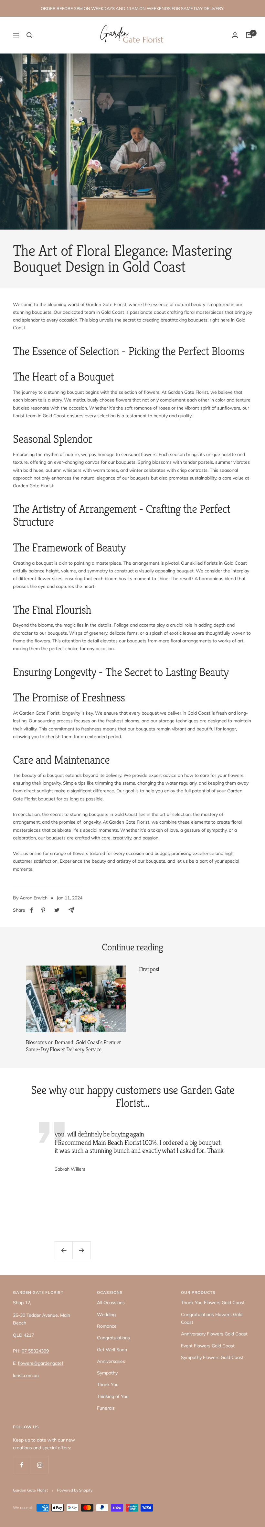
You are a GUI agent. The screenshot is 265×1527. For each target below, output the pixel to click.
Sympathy (107, 1373)
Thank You (108, 1384)
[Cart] (249, 35)
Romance (107, 1326)
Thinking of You (113, 1396)
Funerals (106, 1408)
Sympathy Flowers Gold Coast (212, 1357)
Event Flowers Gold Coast (208, 1346)
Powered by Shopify (74, 1490)
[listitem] (31, 910)
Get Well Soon (112, 1350)
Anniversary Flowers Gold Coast (214, 1334)
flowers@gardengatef (40, 1363)
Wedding (106, 1314)
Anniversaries (111, 1361)
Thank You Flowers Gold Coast (213, 1302)
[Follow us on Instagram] (39, 1465)
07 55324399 (35, 1351)
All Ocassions (111, 1302)
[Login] (235, 35)
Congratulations (113, 1338)
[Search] (29, 35)
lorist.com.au (26, 1375)
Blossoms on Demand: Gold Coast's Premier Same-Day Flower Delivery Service (73, 1045)
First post (149, 969)
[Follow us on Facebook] (22, 1465)
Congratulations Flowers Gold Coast (211, 1318)
